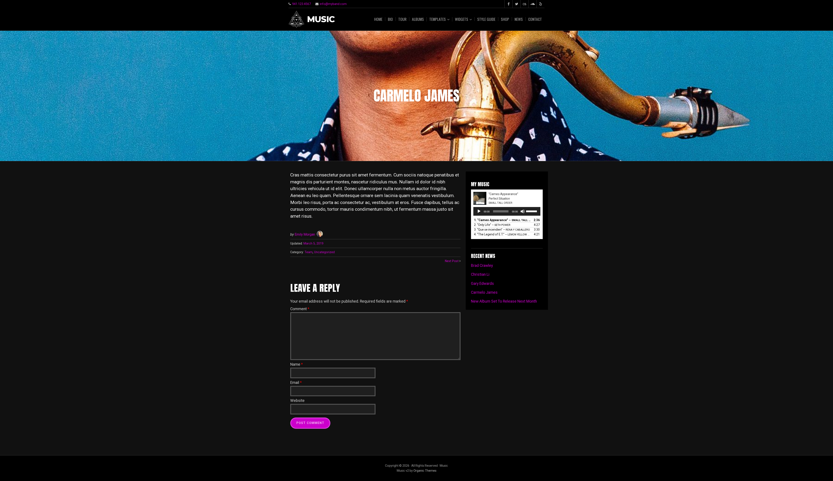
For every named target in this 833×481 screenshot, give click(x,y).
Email (296, 382)
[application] (506, 211)
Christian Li (480, 274)
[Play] (479, 211)
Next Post (452, 261)
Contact (535, 19)
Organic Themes (424, 470)
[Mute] (522, 211)
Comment (299, 309)
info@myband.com (333, 4)
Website (297, 400)
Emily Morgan (305, 234)
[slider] (532, 211)
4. (502, 234)
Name (296, 364)
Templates (437, 19)
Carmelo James (484, 292)
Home (378, 19)
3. (502, 229)
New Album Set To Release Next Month (504, 301)
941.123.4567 (301, 4)
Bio (390, 19)
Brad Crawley (482, 265)
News (519, 19)
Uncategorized (324, 252)
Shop (505, 19)
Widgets (461, 19)
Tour (402, 19)
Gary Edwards (482, 283)
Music (321, 19)
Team (309, 252)
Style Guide (486, 19)
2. (492, 225)
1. (502, 220)
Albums (418, 19)
